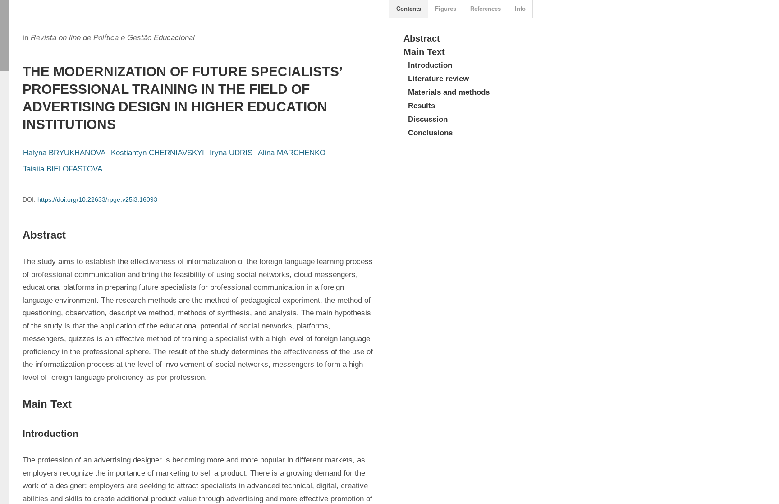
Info (520, 8)
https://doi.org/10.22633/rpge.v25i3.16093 (97, 199)
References (485, 8)
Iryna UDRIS (231, 152)
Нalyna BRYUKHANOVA (64, 152)
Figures (445, 8)
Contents (408, 8)
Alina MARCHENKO (291, 152)
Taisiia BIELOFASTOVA (62, 169)
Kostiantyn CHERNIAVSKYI (157, 152)
